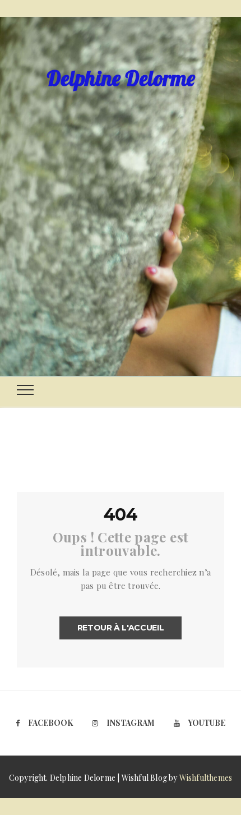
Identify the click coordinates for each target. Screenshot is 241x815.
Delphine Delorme (121, 78)
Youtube (206, 722)
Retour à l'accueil (120, 628)
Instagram (130, 722)
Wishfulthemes (206, 777)
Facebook (50, 722)
